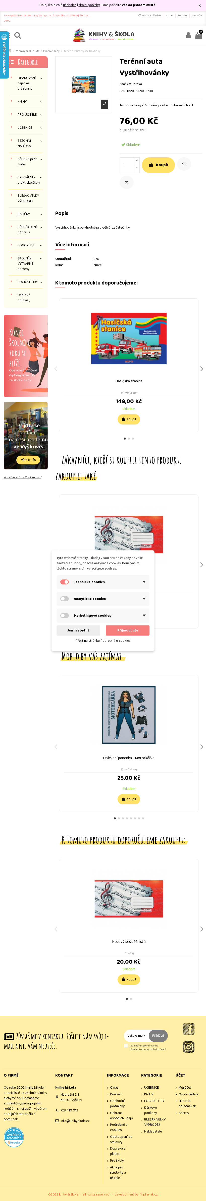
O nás (170, 15)
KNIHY (22, 101)
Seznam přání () (151, 15)
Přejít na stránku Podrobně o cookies (103, 640)
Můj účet (197, 15)
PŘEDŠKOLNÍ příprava (27, 230)
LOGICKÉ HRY (28, 282)
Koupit (162, 165)
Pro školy (117, 1160)
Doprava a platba (117, 1151)
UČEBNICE (25, 127)
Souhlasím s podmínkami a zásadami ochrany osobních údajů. (148, 1047)
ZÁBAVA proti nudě (27, 162)
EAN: (123, 91)
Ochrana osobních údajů (121, 1115)
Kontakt (183, 15)
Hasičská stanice (128, 381)
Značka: (125, 84)
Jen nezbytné (78, 630)
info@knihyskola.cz (75, 1121)
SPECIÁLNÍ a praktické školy (29, 180)
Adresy (184, 1113)
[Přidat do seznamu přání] (184, 164)
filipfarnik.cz (148, 1194)
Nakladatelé (153, 1131)
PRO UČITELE (27, 114)
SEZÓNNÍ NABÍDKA (24, 143)
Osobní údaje (188, 1094)
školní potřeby (89, 5)
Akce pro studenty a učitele (118, 1173)
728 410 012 (69, 1110)
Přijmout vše (127, 630)
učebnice (69, 5)
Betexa (137, 84)
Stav (59, 265)
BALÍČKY (24, 214)
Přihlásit (158, 1035)
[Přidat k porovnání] (127, 182)
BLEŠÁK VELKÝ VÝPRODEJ (28, 198)
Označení (63, 259)
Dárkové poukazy (24, 298)
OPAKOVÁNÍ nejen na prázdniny (27, 83)
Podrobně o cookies (119, 1127)
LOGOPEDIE (26, 245)
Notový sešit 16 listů (129, 942)
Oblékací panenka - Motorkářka (128, 758)
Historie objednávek (187, 1103)
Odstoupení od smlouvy (121, 1139)
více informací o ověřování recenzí (22, 477)
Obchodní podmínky (117, 1103)
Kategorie (28, 61)
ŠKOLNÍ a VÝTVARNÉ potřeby (25, 264)
